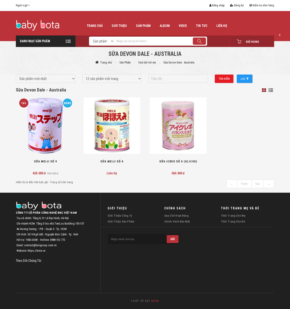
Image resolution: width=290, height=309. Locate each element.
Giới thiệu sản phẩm (121, 221)
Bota (155, 301)
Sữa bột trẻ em (147, 62)
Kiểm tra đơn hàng (263, 5)
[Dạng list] (270, 90)
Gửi (172, 239)
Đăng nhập (218, 5)
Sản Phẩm (125, 62)
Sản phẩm (143, 26)
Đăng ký (238, 5)
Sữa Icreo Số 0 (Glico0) (178, 161)
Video (183, 26)
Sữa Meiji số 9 (45, 161)
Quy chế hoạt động (176, 215)
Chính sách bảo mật (177, 221)
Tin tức (201, 26)
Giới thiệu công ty (120, 215)
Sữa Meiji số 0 (111, 161)
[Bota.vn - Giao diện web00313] (45, 25)
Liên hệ (221, 26)
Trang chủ (95, 26)
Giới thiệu (119, 26)
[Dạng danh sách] (264, 90)
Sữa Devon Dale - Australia (179, 62)
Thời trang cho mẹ (233, 215)
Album (165, 26)
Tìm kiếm (224, 78)
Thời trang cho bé (233, 221)
